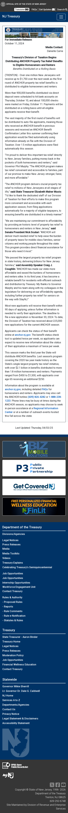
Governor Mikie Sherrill (15, 686)
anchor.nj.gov (23, 334)
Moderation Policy (13, 655)
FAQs (45, 389)
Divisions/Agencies (13, 534)
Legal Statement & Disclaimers (20, 718)
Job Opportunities (12, 578)
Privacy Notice (10, 713)
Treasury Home (11, 641)
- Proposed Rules (12, 601)
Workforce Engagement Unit (18, 586)
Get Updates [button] (45, 9)
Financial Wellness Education (19, 664)
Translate (20, 9)
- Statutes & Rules (12, 620)
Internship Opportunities (16, 582)
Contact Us (8, 709)
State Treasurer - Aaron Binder (20, 636)
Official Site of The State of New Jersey (26, 4)
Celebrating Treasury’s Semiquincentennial (27, 567)
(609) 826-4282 (36, 396)
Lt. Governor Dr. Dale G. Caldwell (21, 690)
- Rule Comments (12, 611)
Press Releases (11, 544)
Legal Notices (10, 540)
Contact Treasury (12, 591)
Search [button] (61, 9)
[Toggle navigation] (61, 17)
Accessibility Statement (16, 723)
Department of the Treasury (22, 527)
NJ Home (7, 695)
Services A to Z (11, 700)
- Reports (7, 606)
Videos (6, 558)
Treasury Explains (12, 562)
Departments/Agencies (15, 704)
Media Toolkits (10, 553)
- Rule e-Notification (13, 615)
